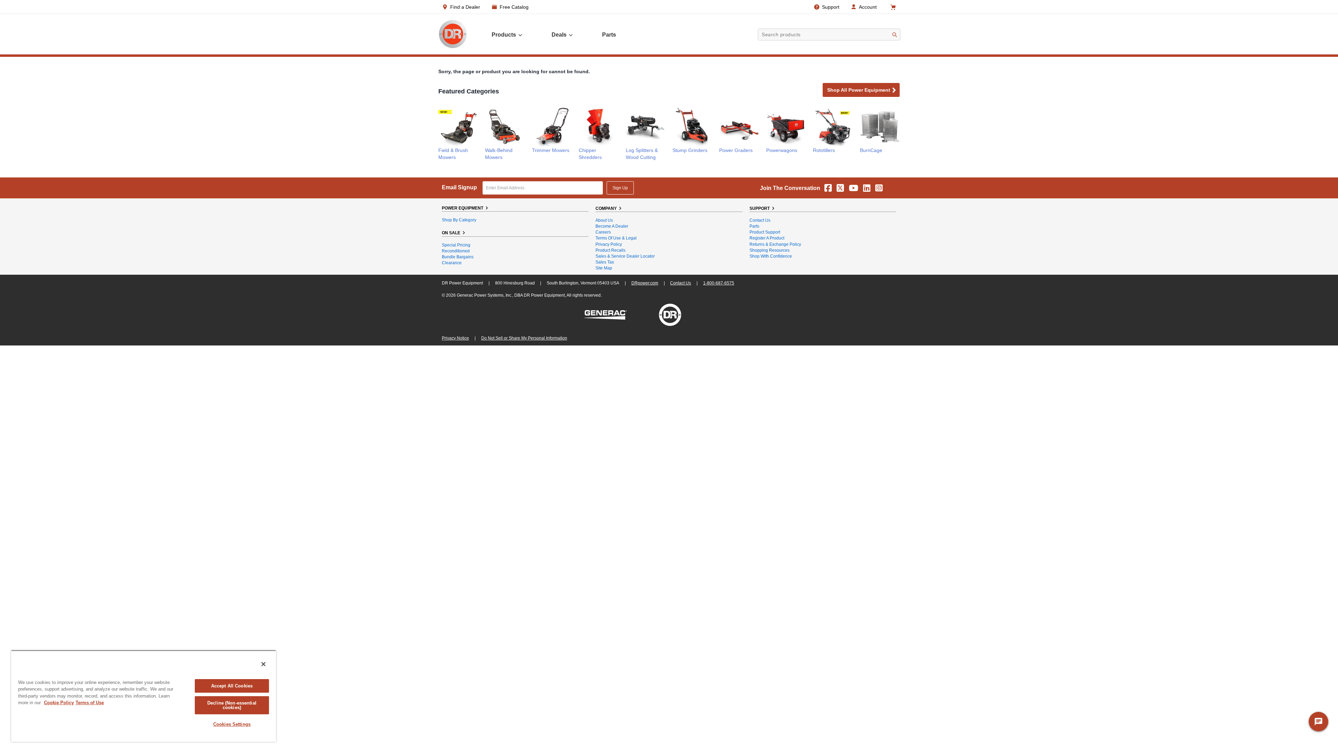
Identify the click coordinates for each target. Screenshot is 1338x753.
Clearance (452, 262)
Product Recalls (610, 250)
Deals (559, 35)
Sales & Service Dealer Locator (625, 256)
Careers (603, 232)
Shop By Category (459, 220)
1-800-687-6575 (718, 283)
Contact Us (759, 220)
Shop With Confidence (770, 256)
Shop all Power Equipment (858, 90)
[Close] (263, 664)
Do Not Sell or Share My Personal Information (524, 338)
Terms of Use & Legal (616, 238)
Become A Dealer (611, 226)
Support (830, 7)
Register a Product (766, 238)
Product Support (764, 232)
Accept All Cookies (232, 686)
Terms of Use (90, 702)
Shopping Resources (769, 250)
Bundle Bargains (458, 256)
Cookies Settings (232, 724)
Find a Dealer (465, 7)
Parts (754, 226)
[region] (143, 696)
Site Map (603, 268)
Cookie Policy (59, 702)
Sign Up (620, 187)
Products (504, 35)
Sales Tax (604, 262)
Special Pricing (456, 245)
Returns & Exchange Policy (775, 244)
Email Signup (459, 187)
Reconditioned (456, 251)
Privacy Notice (455, 338)
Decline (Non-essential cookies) (231, 705)
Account (868, 7)
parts (609, 35)
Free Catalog (514, 7)
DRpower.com (644, 283)
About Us (604, 220)
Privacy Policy (608, 244)
